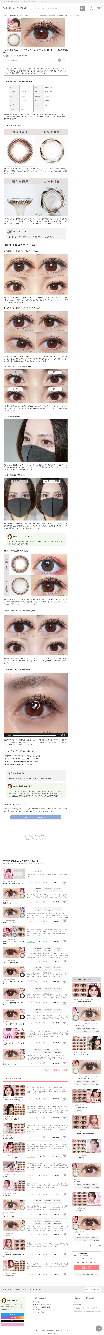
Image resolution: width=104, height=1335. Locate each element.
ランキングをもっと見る (93, 1245)
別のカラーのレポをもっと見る (55, 1070)
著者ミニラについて (38, 1302)
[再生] (6, 735)
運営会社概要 (37, 1309)
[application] (36, 705)
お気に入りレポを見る (92, 1289)
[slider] (34, 735)
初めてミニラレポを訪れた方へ (41, 1304)
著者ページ (12, 1324)
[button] (36, 705)
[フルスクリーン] (65, 735)
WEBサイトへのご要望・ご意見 (41, 1307)
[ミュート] (62, 735)
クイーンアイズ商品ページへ (87, 1267)
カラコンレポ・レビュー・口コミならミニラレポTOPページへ (23, 1289)
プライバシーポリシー (39, 1312)
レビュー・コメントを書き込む (35, 817)
